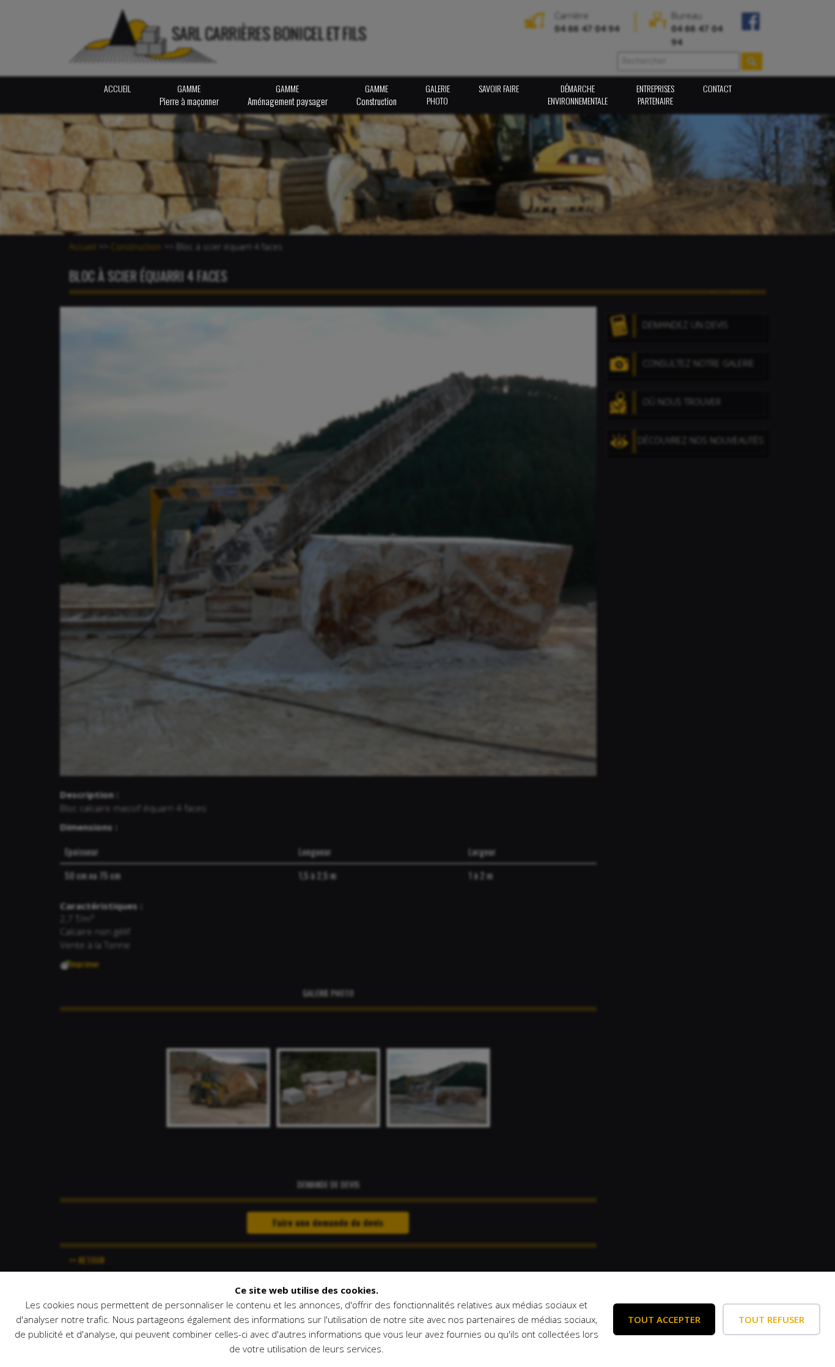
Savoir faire (499, 88)
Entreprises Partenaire (655, 94)
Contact (717, 88)
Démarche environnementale (578, 94)
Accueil (117, 88)
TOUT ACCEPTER (664, 1319)
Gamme (189, 95)
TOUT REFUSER (771, 1319)
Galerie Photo (437, 94)
